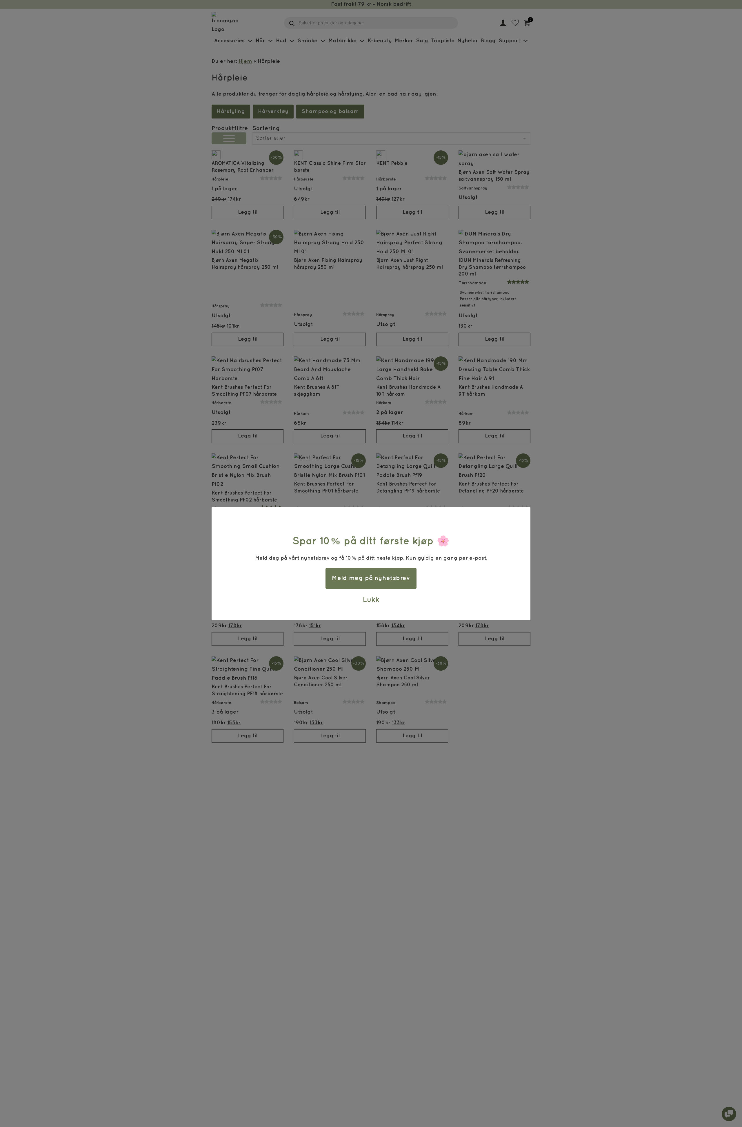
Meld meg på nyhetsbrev (371, 578)
